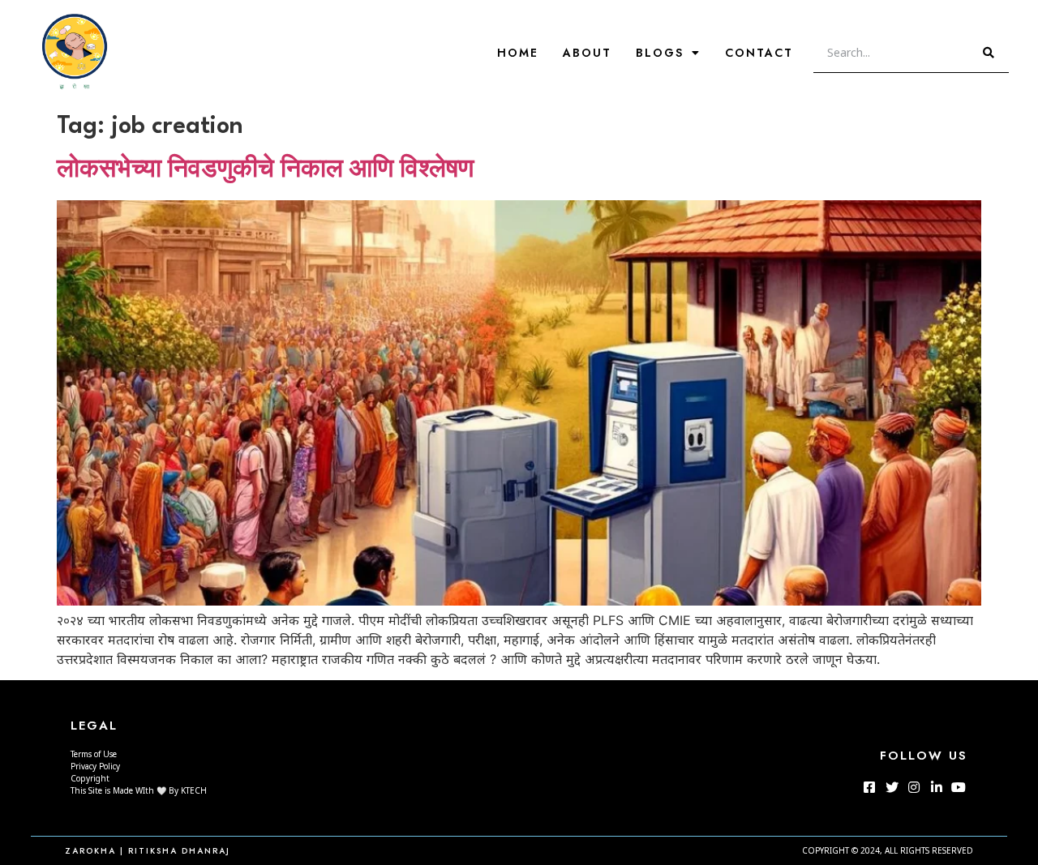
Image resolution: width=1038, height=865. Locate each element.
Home (517, 53)
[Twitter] (892, 787)
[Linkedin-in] (936, 787)
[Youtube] (958, 787)
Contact (759, 53)
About (587, 53)
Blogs (660, 53)
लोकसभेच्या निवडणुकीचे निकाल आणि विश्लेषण (265, 170)
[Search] (988, 52)
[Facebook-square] (869, 787)
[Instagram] (914, 787)
